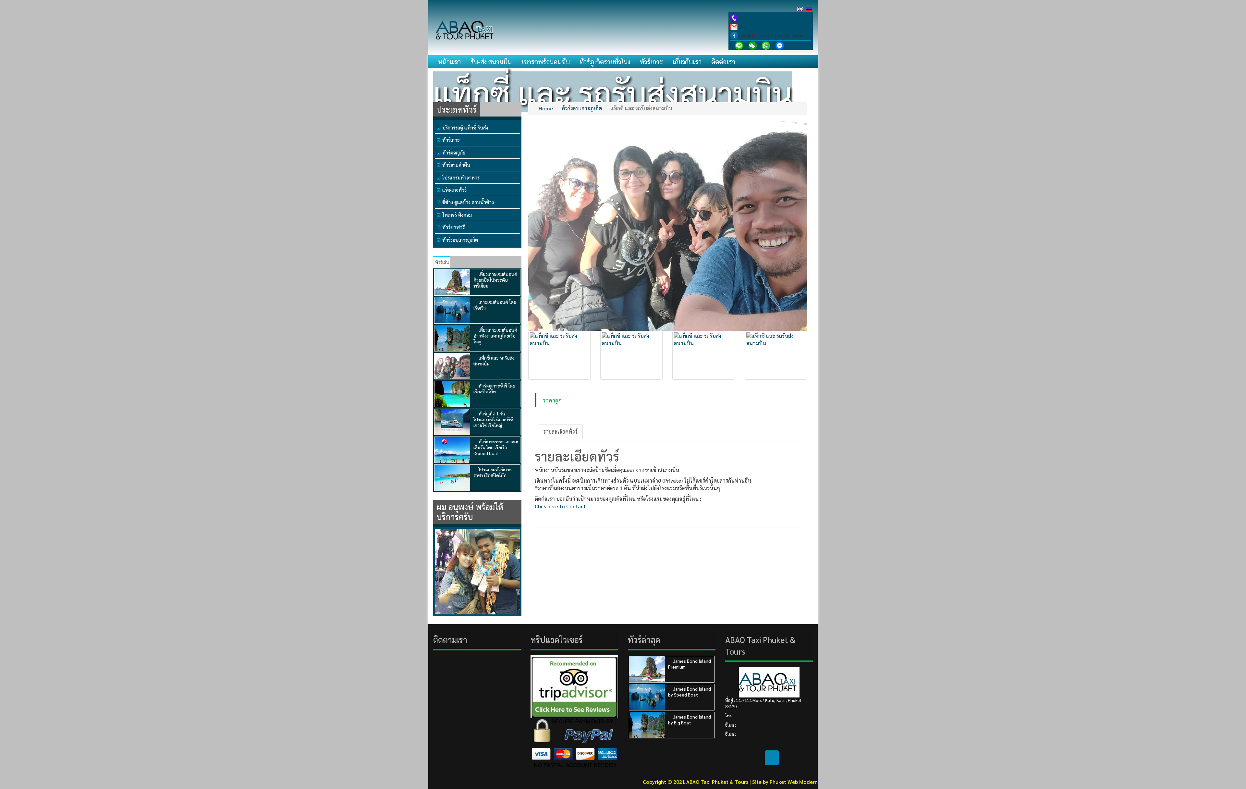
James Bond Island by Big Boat (689, 719)
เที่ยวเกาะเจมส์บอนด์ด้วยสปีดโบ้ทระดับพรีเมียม (495, 280)
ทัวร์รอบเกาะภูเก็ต (460, 240)
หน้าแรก (449, 61)
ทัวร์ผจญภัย (453, 152)
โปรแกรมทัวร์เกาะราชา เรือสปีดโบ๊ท (492, 472)
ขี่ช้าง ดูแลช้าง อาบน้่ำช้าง (468, 202)
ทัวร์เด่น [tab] (442, 262)
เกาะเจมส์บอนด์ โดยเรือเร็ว (494, 305)
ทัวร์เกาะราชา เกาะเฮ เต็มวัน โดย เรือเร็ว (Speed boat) (495, 447)
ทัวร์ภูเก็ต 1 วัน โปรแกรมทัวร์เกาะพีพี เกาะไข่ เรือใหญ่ (493, 419)
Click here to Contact (560, 506)
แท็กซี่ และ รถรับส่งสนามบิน (493, 360)
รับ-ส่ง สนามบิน (491, 61)
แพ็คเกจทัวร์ (454, 190)
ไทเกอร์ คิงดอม (457, 215)
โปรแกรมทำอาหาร (461, 177)
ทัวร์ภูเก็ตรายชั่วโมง (605, 61)
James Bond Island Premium (689, 664)
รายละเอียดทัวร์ (560, 431)
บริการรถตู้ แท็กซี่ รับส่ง (465, 127)
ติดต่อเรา (723, 61)
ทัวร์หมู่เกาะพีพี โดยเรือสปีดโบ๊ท (494, 388)
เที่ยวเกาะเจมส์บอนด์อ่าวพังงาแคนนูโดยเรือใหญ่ (495, 335)
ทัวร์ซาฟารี (453, 227)
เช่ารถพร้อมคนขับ (545, 61)
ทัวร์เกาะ (651, 61)
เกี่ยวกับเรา (687, 61)
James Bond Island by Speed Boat (689, 691)
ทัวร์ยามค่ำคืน (456, 165)
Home (546, 108)
